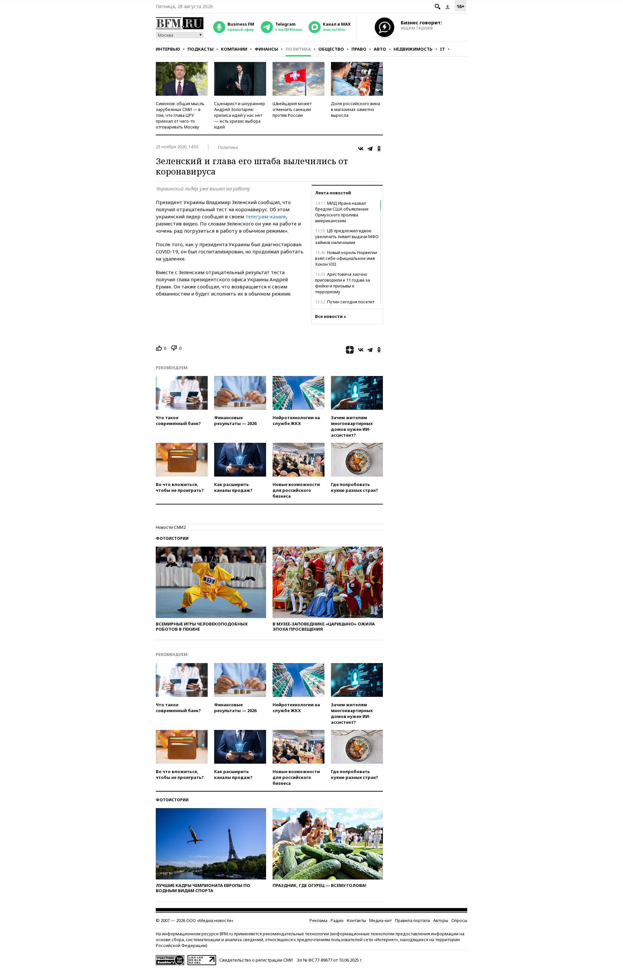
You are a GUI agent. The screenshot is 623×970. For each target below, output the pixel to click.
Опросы (459, 920)
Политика (298, 49)
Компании (234, 49)
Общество (331, 49)
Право (358, 49)
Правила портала (412, 920)
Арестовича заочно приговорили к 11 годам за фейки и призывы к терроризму (342, 283)
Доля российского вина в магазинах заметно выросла (355, 109)
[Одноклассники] (379, 148)
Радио (337, 920)
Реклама (318, 920)
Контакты (356, 920)
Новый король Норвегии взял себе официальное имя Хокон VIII (346, 258)
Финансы (266, 49)
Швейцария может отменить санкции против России (292, 109)
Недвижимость (413, 49)
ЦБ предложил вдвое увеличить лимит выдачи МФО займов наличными (347, 236)
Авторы (440, 920)
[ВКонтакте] (361, 148)
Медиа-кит (380, 920)
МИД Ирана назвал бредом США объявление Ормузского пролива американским (342, 212)
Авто (380, 49)
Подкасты (201, 49)
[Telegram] (370, 148)
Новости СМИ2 (171, 527)
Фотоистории (172, 538)
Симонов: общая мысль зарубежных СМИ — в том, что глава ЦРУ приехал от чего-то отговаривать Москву (180, 115)
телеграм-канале (265, 216)
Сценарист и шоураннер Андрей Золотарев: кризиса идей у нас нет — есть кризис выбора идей (239, 115)
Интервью (168, 49)
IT (442, 49)
